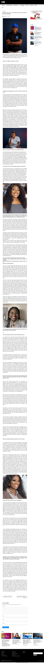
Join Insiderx (22, 5)
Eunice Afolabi (36, 40)
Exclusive (27, 5)
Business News (36, 41)
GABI (39, 30)
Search (34, 651)
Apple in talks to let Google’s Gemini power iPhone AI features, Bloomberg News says (21, 597)
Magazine (31, 5)
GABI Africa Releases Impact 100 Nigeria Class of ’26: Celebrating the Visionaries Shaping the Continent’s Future (38, 28)
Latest (32, 24)
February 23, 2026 (37, 34)
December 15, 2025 (37, 39)
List (2, 7)
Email (3, 619)
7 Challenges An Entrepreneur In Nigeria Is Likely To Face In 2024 (7, 596)
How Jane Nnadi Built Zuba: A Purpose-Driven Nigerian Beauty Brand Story (38, 33)
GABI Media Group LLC (9, 660)
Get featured (13, 652)
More (3, 631)
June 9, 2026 (36, 30)
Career (2, 653)
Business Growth (9, 5)
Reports (3, 5)
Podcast (35, 5)
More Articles (16, 5)
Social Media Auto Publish (19, 662)
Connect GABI (14, 651)
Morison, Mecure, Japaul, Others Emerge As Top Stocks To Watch (38, 43)
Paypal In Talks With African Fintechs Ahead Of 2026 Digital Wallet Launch (38, 38)
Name (3, 615)
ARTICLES (24, 652)
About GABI (2, 651)
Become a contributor (15, 653)
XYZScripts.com (26, 662)
